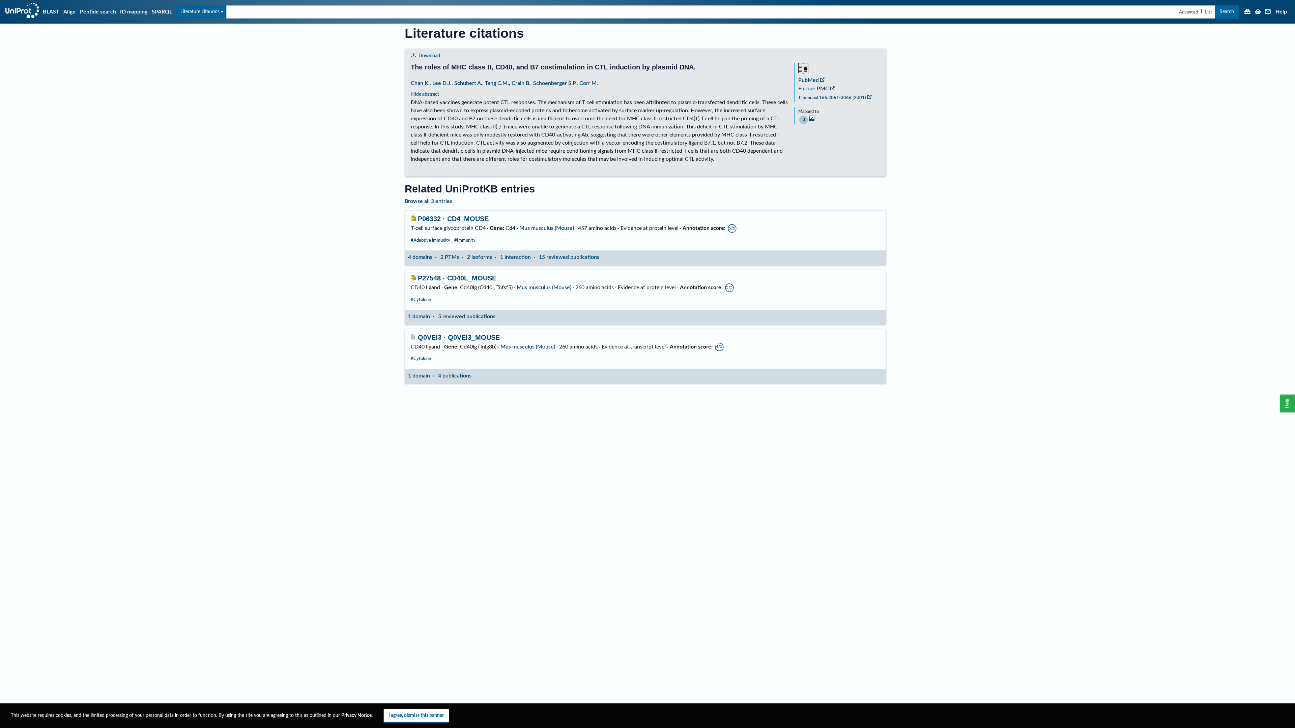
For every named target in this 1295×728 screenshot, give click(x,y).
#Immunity (465, 240)
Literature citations (200, 11)
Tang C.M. (497, 83)
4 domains (420, 257)
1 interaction (515, 257)
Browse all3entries (428, 201)
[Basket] (1258, 12)
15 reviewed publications (569, 257)
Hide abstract (425, 94)
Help (1281, 11)
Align (69, 11)
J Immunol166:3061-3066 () (832, 98)
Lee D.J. (442, 83)
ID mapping (133, 11)
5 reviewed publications (466, 316)
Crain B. (521, 83)
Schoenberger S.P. (555, 83)
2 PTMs (449, 257)
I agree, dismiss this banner (416, 715)
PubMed (808, 80)
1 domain (419, 316)
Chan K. (420, 83)
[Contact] (1268, 12)
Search (1227, 11)
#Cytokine (421, 300)
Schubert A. (468, 83)
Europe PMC (813, 88)
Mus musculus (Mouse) (546, 228)
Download (429, 55)
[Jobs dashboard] (1247, 12)
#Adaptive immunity (430, 240)
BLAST (51, 11)
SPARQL (162, 11)
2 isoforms (479, 257)
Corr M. (588, 83)
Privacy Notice (356, 715)
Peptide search (98, 11)
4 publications (454, 375)
